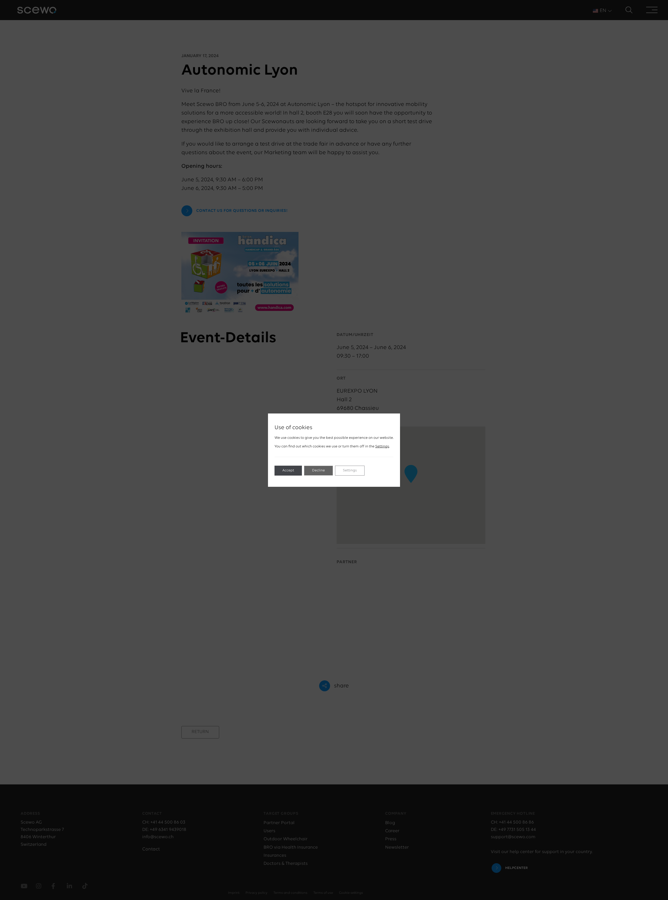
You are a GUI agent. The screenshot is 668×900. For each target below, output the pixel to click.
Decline (318, 470)
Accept (288, 470)
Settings (382, 446)
